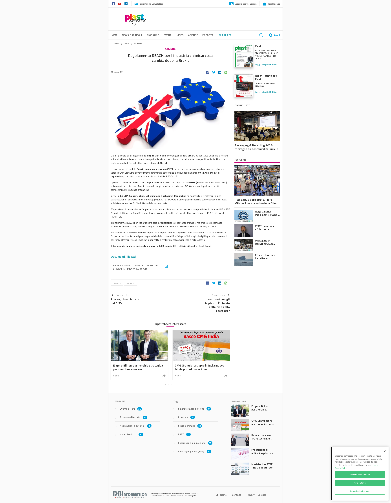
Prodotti (208, 35)
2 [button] (168, 384)
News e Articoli (132, 35)
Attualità (138, 43)
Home (116, 43)
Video (180, 35)
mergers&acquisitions (194, 408)
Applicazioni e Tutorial (135, 426)
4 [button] (174, 384)
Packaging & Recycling (194, 451)
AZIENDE (193, 35)
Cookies (262, 495)
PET (184, 434)
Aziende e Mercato (133, 417)
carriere (186, 417)
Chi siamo (221, 495)
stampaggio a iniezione (195, 443)
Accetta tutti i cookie (359, 474)
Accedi (277, 35)
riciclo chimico (190, 426)
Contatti (237, 495)
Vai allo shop (274, 3)
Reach (131, 283)
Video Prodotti (130, 434)
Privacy (251, 495)
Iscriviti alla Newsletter (151, 3)
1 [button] (165, 384)
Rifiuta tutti (360, 482)
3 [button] (171, 384)
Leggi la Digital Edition (246, 3)
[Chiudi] (384, 451)
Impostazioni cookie (359, 491)
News (127, 43)
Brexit (118, 283)
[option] (139, 355)
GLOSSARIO (152, 35)
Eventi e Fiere (130, 408)
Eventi (168, 35)
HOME (114, 35)
